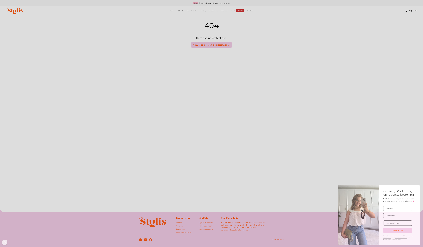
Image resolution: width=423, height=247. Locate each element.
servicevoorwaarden (401, 236)
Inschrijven (397, 229)
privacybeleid (387, 236)
